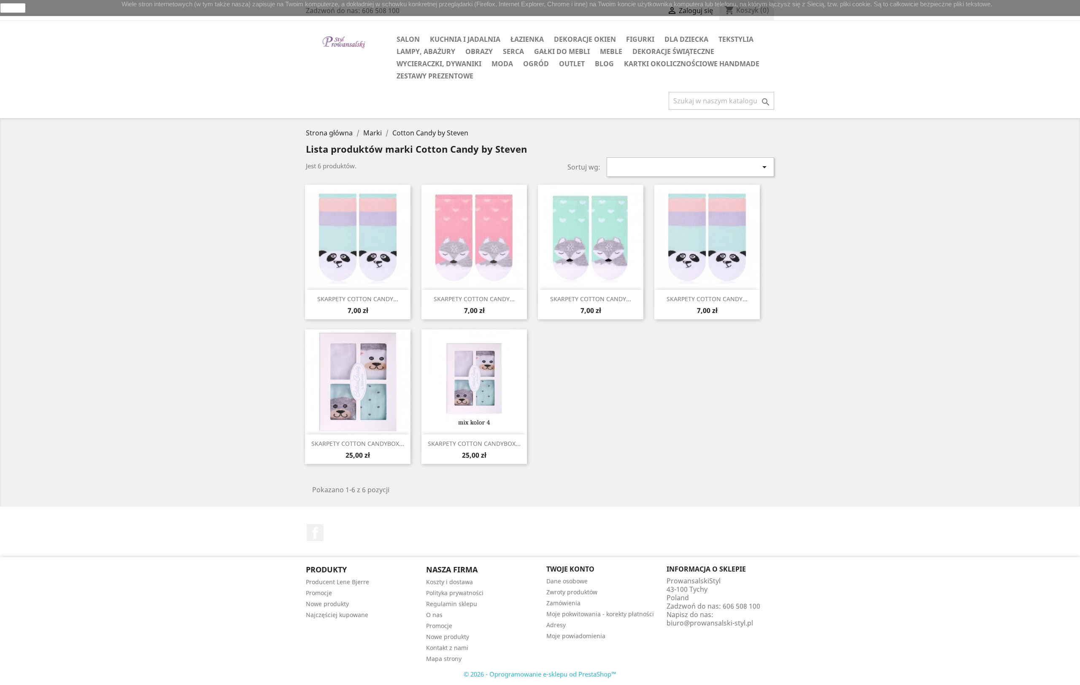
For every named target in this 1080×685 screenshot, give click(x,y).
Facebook (315, 532)
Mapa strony (444, 659)
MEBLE (611, 51)
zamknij (13, 8)
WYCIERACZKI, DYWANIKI (439, 63)
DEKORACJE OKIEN (585, 39)
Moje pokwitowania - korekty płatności (600, 614)
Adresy (556, 625)
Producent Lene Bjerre (337, 582)
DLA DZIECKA (686, 39)
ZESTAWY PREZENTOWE (435, 76)
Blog (604, 63)
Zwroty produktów (571, 592)
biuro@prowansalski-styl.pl (710, 623)
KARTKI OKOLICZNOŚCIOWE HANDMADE (691, 63)
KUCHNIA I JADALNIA (465, 39)
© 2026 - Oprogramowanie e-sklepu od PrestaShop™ (540, 674)
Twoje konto (570, 569)
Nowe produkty (327, 604)
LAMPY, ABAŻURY (426, 51)
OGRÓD (536, 63)
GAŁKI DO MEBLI (562, 51)
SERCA (513, 51)
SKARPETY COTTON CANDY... (357, 299)
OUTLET (572, 63)
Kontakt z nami (447, 648)
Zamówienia (563, 603)
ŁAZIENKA (527, 39)
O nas (434, 615)
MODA (502, 63)
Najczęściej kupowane (337, 615)
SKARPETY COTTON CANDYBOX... (357, 444)
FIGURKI (640, 39)
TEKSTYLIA (735, 39)
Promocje (319, 593)
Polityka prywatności (454, 593)
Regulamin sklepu (451, 604)
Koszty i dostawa (449, 582)
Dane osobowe (567, 581)
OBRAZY (479, 51)
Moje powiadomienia (575, 636)
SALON (408, 39)
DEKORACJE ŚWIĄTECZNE (673, 51)
